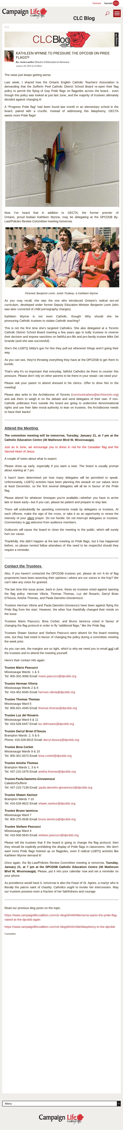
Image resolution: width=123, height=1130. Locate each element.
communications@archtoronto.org (94, 394)
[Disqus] (61, 975)
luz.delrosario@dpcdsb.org (56, 724)
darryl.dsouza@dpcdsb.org (61, 739)
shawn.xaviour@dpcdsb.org (56, 803)
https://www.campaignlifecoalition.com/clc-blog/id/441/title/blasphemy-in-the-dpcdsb (59, 926)
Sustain (111, 3)
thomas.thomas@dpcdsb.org (57, 708)
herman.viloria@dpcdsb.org (56, 692)
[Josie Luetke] (9, 55)
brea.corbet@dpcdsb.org (55, 755)
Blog (6, 27)
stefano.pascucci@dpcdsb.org (58, 835)
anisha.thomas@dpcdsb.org (57, 771)
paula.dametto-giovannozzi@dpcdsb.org (65, 787)
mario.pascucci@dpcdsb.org (57, 676)
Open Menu (117, 13)
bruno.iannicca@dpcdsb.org (57, 819)
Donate (97, 3)
